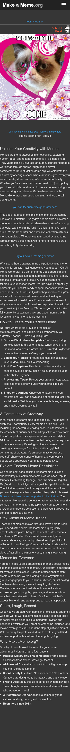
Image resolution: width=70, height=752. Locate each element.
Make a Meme (23, 4)
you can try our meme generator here (35, 207)
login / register (35, 21)
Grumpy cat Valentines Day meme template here (35, 131)
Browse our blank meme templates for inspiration (29, 496)
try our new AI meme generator (35, 256)
